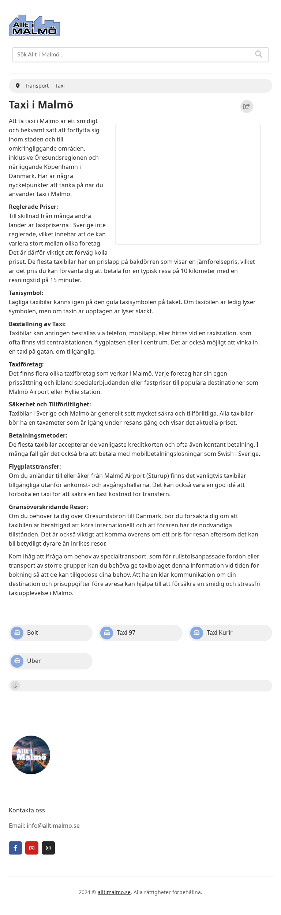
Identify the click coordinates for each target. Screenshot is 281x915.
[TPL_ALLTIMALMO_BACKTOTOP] (268, 901)
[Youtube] (31, 848)
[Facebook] (15, 848)
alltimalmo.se (114, 892)
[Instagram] (48, 848)
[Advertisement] (189, 182)
